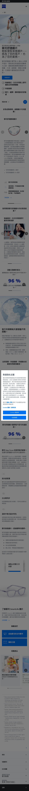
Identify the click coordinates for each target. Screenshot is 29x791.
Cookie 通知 (6, 407)
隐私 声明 (9, 402)
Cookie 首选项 (14, 412)
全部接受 (14, 417)
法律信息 (13, 407)
